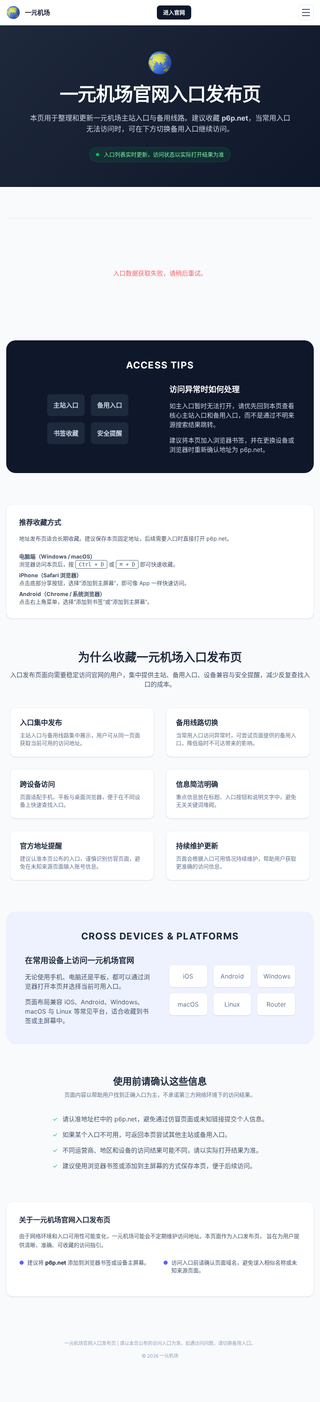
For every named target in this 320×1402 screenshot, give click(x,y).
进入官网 (174, 12)
